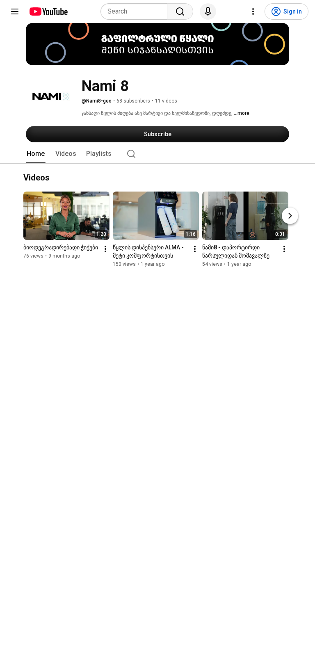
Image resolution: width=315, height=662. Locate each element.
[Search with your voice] (208, 11)
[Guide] (15, 11)
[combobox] (136, 11)
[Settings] (253, 11)
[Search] (180, 11)
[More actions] (105, 249)
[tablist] (157, 154)
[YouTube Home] (48, 11)
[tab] (36, 154)
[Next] (290, 216)
